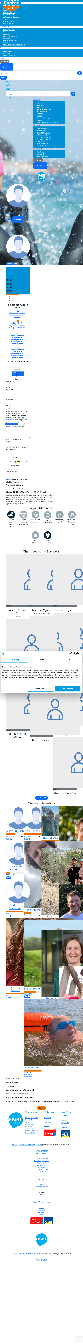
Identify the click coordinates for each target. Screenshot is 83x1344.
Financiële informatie (10, 36)
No (25, 424)
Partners (39, 116)
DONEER (4, 61)
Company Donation (18, 378)
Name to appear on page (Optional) (14, 440)
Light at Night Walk (43, 133)
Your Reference (11, 471)
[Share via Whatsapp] (11, 219)
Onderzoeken (4, 48)
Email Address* (11, 399)
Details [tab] (41, 659)
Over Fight (3, 27)
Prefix (8, 387)
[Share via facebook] (6, 219)
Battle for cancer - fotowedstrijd (14, 45)
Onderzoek (7, 51)
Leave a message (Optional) (15, 426)
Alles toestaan (68, 689)
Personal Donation (18, 374)
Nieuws (5, 32)
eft (26, 462)
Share (16, 264)
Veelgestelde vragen (10, 40)
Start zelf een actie (43, 128)
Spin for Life (7, 19)
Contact (5, 43)
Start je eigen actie (31, 1118)
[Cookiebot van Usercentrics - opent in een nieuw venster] (72, 653)
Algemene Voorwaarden (27, 1145)
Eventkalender (8, 23)
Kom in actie (37, 125)
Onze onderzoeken (9, 55)
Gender (8, 405)
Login (3, 78)
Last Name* (10, 389)
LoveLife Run (41, 131)
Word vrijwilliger (8, 21)
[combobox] (18, 408)
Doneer (46, 1126)
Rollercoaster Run (9, 13)
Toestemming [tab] (14, 659)
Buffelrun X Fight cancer (11, 17)
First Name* (10, 381)
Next (15, 458)
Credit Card (14, 466)
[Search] (79, 73)
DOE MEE (6, 67)
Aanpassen (40, 689)
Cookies (39, 1145)
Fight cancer (41, 103)
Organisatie (7, 34)
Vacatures (6, 38)
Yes (12, 424)
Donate (9, 264)
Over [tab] (68, 659)
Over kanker (7, 53)
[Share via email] (8, 219)
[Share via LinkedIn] (10, 219)
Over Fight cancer (9, 30)
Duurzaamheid (42, 111)
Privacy (14, 1145)
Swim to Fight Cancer (10, 15)
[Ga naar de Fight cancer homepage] (15, 1120)
